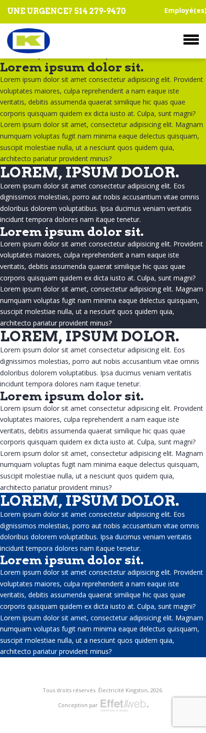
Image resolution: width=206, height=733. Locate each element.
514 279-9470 (100, 11)
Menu (191, 39)
